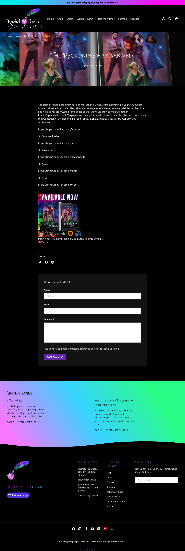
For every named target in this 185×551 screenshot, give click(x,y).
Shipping (111, 487)
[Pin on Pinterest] (52, 262)
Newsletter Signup (87, 479)
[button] (176, 19)
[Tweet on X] (40, 262)
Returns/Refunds (115, 491)
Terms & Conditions (116, 501)
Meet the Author (106, 18)
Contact (134, 18)
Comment (49, 319)
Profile (110, 506)
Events (80, 18)
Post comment (55, 357)
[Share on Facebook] (46, 262)
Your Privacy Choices (88, 495)
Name (47, 290)
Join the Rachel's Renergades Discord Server (88, 487)
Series (69, 18)
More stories (19, 393)
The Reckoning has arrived (37, 36)
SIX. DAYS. (14, 401)
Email (46, 304)
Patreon (122, 18)
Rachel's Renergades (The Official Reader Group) (88, 471)
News (90, 18)
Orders (110, 477)
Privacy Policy (113, 496)
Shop (60, 18)
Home (50, 18)
